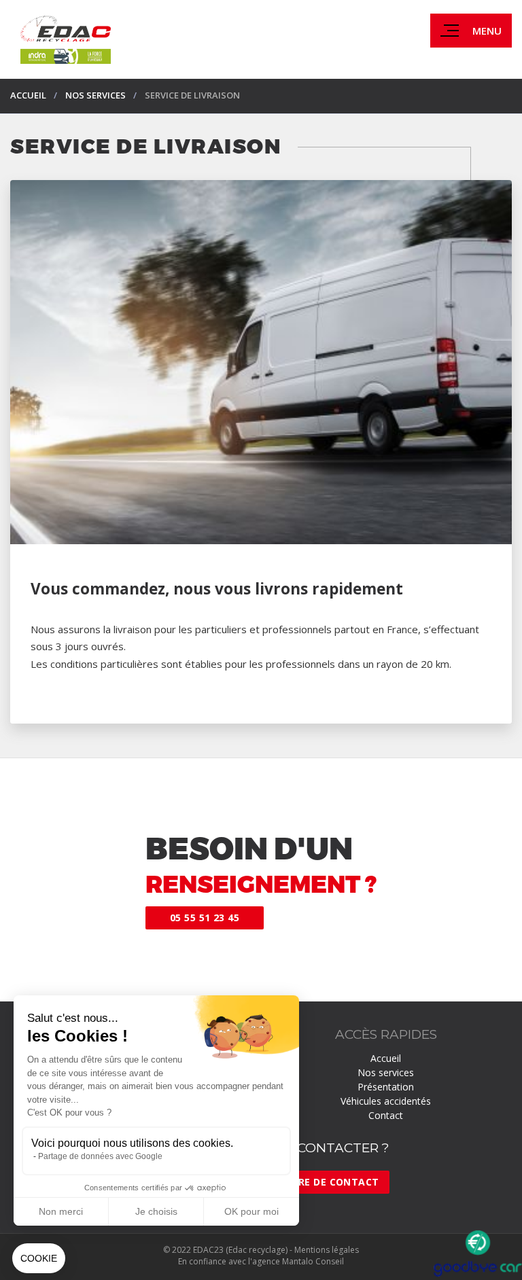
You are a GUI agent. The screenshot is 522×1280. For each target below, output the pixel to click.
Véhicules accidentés (386, 1101)
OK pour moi (251, 1211)
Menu (487, 30)
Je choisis (156, 1211)
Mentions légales (326, 1250)
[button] (38, 1258)
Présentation (386, 1086)
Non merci (61, 1211)
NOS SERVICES (95, 95)
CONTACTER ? (343, 1148)
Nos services (386, 1072)
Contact (385, 1115)
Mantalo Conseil (313, 1261)
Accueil (28, 95)
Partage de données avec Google (100, 1156)
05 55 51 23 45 (204, 917)
